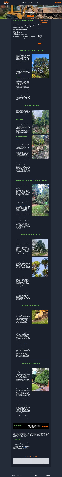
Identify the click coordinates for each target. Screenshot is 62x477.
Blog (35, 2)
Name (39, 24)
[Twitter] (36, 475)
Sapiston (14, 441)
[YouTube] (35, 475)
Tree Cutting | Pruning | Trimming (42, 38)
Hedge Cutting (41, 41)
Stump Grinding (41, 40)
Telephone (40, 27)
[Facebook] (33, 475)
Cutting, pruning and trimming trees (21, 205)
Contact (38, 2)
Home (23, 2)
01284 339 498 (58, 2)
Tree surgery (17, 54)
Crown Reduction (41, 39)
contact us (24, 447)
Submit (40, 43)
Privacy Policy (48, 475)
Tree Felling (40, 36)
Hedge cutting (18, 403)
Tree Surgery (40, 35)
